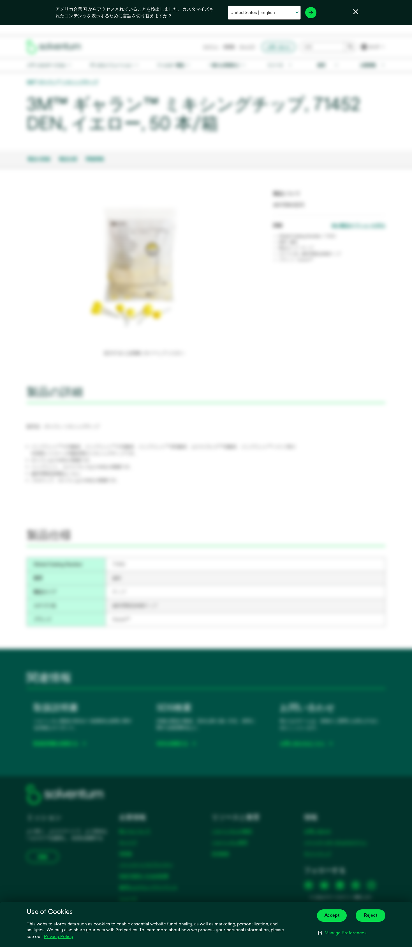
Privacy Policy (58, 936)
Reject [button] (370, 915)
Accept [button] (331, 915)
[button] (342, 932)
